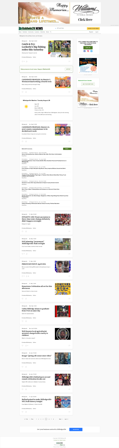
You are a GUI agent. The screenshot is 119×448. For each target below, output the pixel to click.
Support (68, 69)
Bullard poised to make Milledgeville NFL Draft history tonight (36, 400)
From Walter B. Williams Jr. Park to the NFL (32, 404)
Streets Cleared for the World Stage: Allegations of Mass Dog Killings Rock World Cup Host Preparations (45, 196)
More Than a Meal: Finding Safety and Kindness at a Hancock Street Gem (40, 189)
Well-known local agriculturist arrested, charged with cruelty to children (35, 333)
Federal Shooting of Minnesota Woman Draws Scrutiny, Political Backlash (40, 203)
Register (91, 32)
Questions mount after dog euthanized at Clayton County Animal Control (40, 182)
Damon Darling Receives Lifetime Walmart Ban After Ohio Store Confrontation (42, 154)
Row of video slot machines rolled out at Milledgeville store (36, 358)
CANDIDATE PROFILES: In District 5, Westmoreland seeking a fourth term (37, 81)
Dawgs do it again (26, 224)
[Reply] (27, 61)
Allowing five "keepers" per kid (29, 53)
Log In (96, 32)
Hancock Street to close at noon (29, 291)
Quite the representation (28, 313)
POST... (67, 148)
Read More (24, 155)
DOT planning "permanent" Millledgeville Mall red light (33, 243)
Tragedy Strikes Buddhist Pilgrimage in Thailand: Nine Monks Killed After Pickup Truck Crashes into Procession (44, 175)
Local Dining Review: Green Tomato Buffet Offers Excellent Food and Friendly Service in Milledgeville (44, 161)
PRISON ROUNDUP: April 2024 (34, 264)
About (47, 32)
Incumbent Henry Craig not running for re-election (34, 134)
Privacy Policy (63, 446)
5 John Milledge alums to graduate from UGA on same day (35, 310)
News (20, 32)
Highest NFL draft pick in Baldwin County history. (34, 382)
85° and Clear (60, 28)
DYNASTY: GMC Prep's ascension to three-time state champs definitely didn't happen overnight (36, 219)
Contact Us (56, 440)
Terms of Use (56, 446)
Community (31, 32)
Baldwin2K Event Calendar (85, 80)
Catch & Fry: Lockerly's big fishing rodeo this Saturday (34, 47)
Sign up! (88, 47)
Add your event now (88, 84)
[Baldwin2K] (31, 28)
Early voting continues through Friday (31, 84)
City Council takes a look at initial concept (32, 246)
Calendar (25, 32)
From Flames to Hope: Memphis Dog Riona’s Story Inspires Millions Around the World (43, 168)
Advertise (42, 32)
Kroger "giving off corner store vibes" (37, 356)
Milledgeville (24, 41)
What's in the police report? (28, 338)
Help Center (62, 440)
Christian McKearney (27, 57)
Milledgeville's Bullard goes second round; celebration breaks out (36, 378)
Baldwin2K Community (27, 148)
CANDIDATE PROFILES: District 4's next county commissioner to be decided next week (35, 129)
